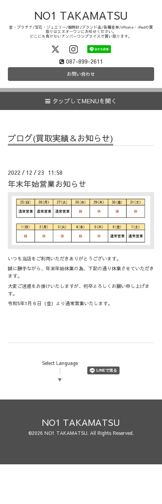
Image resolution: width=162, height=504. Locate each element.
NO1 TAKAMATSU (81, 15)
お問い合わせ (81, 74)
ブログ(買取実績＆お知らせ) (60, 139)
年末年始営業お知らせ (47, 183)
